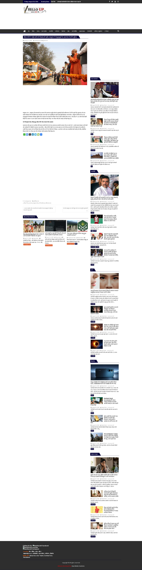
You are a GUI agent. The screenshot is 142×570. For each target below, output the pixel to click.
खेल (40, 551)
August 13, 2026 (95, 316)
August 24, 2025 (72, 237)
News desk (35, 238)
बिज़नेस (52, 553)
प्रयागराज (31, 203)
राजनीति (92, 212)
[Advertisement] (86, 16)
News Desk (104, 105)
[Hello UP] (24, 31)
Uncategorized (27, 201)
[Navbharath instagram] (31, 549)
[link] (78, 566)
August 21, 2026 (95, 443)
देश (91, 166)
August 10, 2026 (95, 515)
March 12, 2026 (49, 237)
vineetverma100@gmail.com (41, 40)
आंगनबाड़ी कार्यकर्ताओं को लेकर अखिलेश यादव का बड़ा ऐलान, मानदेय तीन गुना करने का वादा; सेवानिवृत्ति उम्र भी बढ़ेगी (58, 1)
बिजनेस (92, 395)
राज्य (36, 551)
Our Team (40, 555)
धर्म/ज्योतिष (93, 304)
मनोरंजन (47, 553)
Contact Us (48, 555)
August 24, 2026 (95, 241)
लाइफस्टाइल (93, 488)
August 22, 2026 (95, 259)
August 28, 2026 (95, 105)
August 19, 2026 (95, 294)
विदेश (76, 243)
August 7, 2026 (95, 350)
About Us (33, 555)
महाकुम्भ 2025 (36, 203)
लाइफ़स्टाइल (26, 553)
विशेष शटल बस (48, 203)
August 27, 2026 (95, 225)
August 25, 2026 (95, 407)
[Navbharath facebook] (41, 546)
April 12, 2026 (27, 238)
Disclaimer (26, 557)
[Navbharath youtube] (30, 547)
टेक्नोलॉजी (35, 553)
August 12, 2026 (95, 332)
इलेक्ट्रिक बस (36, 201)
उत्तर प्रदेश (93, 116)
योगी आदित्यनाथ (42, 203)
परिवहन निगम (26, 203)
